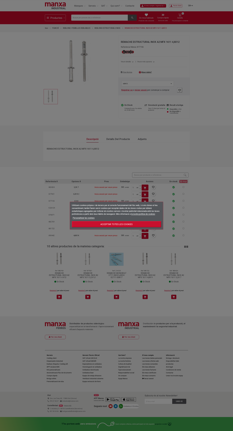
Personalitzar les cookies (84, 218)
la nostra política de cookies (143, 214)
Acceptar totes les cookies (116, 224)
